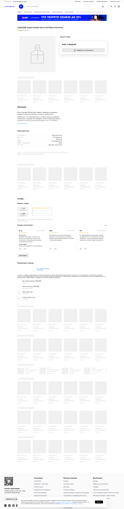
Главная (19, 12)
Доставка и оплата (89, 1)
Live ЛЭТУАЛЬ (67, 491)
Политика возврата (69, 486)
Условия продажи (69, 473)
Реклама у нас (97, 485)
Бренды (95, 465)
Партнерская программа (101, 473)
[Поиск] (102, 6)
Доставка (66, 470)
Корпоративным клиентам (101, 482)
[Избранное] (115, 6)
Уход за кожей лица (57, 12)
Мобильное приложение (100, 467)
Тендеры (95, 470)
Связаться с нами (115, 1)
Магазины (78, 1)
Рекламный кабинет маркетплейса (104, 479)
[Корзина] (119, 6)
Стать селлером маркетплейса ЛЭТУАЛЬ (106, 476)
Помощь (66, 465)
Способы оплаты (68, 467)
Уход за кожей (28, 12)
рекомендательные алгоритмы (62, 502)
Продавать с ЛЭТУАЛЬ (41, 467)
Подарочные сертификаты (42, 473)
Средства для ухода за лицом (42, 12)
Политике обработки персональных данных (71, 503)
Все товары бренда (43, 210)
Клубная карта (38, 470)
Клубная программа (101, 1)
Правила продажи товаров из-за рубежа (76, 476)
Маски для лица (69, 12)
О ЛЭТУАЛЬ (37, 465)
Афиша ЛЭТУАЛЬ (68, 494)
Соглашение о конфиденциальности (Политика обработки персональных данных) (75, 481)
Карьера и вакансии (40, 479)
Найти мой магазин (40, 476)
